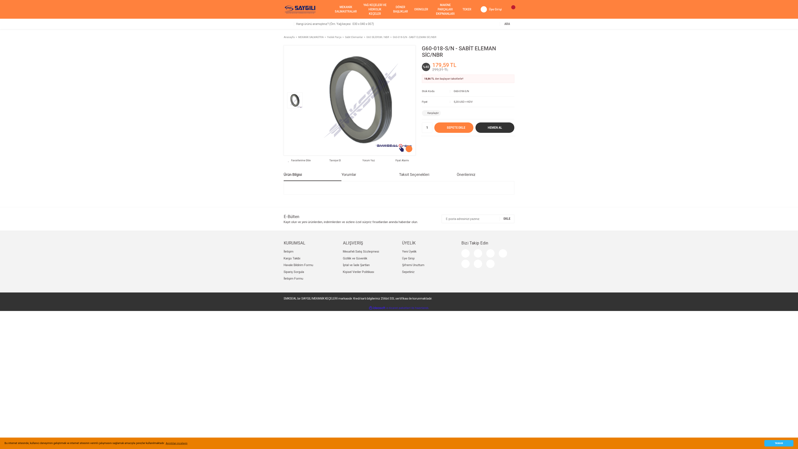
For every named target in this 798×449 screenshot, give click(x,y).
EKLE (507, 218)
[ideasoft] (377, 308)
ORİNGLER (421, 9)
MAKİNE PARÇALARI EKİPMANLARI (445, 9)
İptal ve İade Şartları (356, 265)
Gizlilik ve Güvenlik (355, 258)
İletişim (288, 251)
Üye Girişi (408, 258)
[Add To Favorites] (299, 160)
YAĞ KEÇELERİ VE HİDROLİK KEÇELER (375, 9)
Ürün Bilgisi (293, 174)
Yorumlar (348, 174)
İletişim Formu (293, 278)
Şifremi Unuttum (413, 265)
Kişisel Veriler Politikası (358, 272)
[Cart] (511, 9)
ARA (507, 24)
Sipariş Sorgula (294, 272)
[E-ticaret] (398, 308)
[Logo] (300, 9)
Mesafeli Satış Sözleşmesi (361, 251)
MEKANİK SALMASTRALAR (346, 9)
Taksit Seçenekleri (414, 174)
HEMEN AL (495, 127)
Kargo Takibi (292, 258)
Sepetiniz (408, 272)
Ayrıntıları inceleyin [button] (176, 443)
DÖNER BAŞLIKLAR (400, 9)
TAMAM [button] (779, 443)
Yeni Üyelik (409, 251)
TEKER (467, 9)
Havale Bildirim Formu (298, 265)
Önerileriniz (466, 174)
